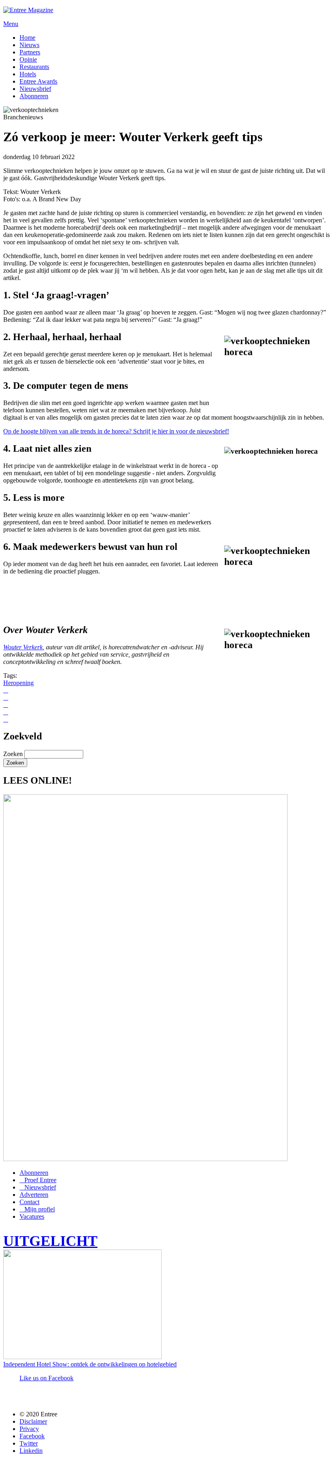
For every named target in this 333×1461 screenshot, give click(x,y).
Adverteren (33, 1194)
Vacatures (31, 1216)
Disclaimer (33, 1421)
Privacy (29, 1428)
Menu (10, 23)
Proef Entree (40, 1180)
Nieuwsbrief (35, 88)
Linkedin (31, 1450)
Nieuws (29, 44)
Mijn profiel (39, 1209)
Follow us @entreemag (62, 1397)
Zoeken (13, 753)
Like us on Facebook (46, 1378)
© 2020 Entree (38, 1414)
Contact (29, 1201)
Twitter (28, 1443)
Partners (29, 52)
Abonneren (33, 96)
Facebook (32, 1436)
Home (27, 37)
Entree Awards (38, 81)
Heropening (18, 682)
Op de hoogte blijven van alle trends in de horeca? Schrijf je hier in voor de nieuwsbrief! (116, 431)
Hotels (27, 74)
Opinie (28, 59)
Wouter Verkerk (23, 647)
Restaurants (34, 66)
